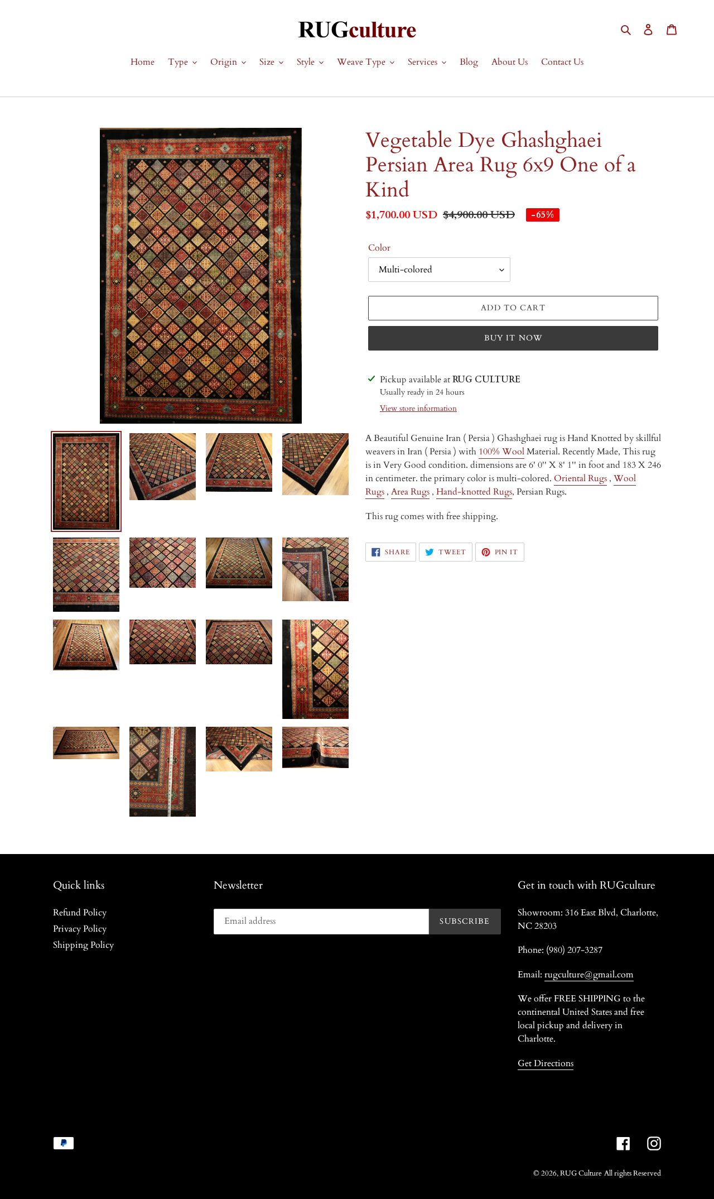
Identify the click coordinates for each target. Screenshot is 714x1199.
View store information (418, 408)
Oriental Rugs (580, 478)
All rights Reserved (632, 1173)
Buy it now (513, 338)
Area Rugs (410, 492)
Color (379, 248)
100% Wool (501, 451)
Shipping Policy (83, 945)
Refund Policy (80, 913)
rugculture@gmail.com (589, 974)
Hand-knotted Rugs (474, 492)
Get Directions (545, 1063)
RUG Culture (581, 1173)
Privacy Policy (80, 929)
